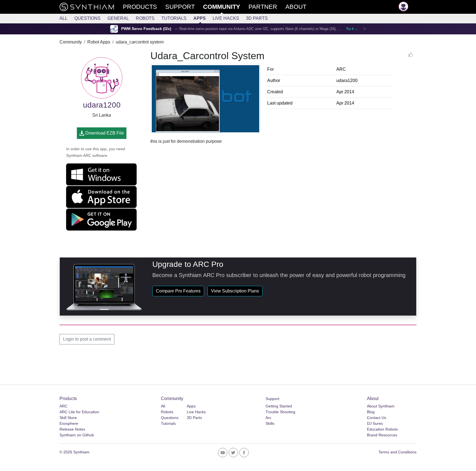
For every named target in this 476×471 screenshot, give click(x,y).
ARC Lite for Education (79, 412)
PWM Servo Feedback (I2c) (146, 29)
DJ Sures (375, 423)
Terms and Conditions (397, 452)
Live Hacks (226, 18)
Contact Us (376, 417)
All (63, 18)
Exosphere (69, 423)
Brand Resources (382, 435)
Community (71, 42)
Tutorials (173, 18)
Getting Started (279, 406)
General (118, 18)
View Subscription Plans (235, 291)
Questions (87, 18)
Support (272, 398)
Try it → (352, 29)
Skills (270, 423)
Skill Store (68, 417)
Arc (268, 417)
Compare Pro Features (178, 291)
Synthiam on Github (77, 435)
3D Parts (257, 18)
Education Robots (382, 429)
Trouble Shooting (280, 412)
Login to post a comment (87, 339)
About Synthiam (380, 406)
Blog (371, 412)
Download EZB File (104, 133)
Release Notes (72, 429)
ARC (63, 406)
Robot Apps (98, 42)
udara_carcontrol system (140, 42)
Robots (145, 18)
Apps (199, 18)
